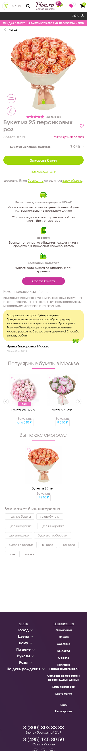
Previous (6, 401)
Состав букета (43, 281)
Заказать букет (43, 160)
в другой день (72, 180)
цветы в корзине (20, 526)
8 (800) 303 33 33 (43, 727)
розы (12, 554)
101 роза (68, 545)
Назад (13, 29)
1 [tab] (43, 102)
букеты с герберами (52, 535)
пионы (30, 554)
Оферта (63, 658)
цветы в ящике (19, 535)
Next (78, 401)
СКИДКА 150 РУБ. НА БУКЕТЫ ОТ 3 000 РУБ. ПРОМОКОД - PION (43, 23)
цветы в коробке (52, 526)
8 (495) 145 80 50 (43, 739)
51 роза (47, 545)
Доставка (63, 644)
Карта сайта (63, 693)
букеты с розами (21, 545)
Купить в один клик (43, 172)
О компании (64, 630)
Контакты (63, 651)
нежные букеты (20, 516)
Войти (76, 15)
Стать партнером (63, 686)
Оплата (64, 637)
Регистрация (63, 711)
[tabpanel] (43, 74)
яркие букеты (49, 516)
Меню (16, 6)
